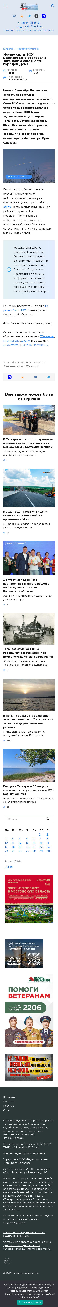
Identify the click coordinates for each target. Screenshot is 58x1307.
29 (41, 851)
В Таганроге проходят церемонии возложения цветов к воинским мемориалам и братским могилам (28, 443)
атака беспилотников (18, 362)
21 (34, 846)
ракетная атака (14, 366)
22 (41, 846)
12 (20, 842)
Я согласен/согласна (30, 1302)
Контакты (9, 1097)
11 (13, 842)
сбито (7, 206)
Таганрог (32, 366)
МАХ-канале (11, 340)
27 (27, 851)
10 (6, 842)
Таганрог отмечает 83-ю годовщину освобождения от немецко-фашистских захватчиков (28, 652)
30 (48, 851)
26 (20, 851)
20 (27, 846)
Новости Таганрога (18, 177)
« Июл (9, 866)
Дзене (25, 340)
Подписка (9, 1101)
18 (13, 846)
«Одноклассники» (35, 345)
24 (6, 851)
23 (48, 846)
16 (48, 842)
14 (34, 842)
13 (27, 842)
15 (40, 842)
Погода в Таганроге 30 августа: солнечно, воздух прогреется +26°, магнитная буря (28, 790)
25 (13, 851)
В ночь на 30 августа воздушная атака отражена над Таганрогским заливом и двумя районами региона (28, 721)
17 (6, 846)
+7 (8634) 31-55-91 (29, 22)
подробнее (22, 1287)
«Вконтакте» (11, 345)
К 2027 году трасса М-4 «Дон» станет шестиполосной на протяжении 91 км (25, 515)
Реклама (8, 1105)
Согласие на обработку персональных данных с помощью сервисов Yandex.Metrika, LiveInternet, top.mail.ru (27, 1245)
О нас (6, 1110)
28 (34, 851)
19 (20, 846)
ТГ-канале (47, 336)
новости (40, 362)
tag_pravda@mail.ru (29, 26)
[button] (9, 377)
